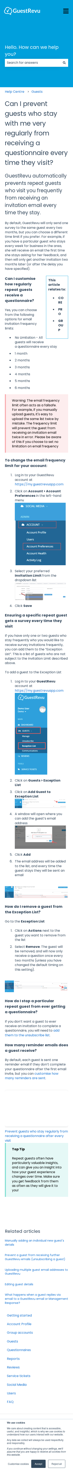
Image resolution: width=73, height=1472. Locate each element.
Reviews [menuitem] (13, 1367)
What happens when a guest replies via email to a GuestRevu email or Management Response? (36, 1299)
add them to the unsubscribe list (32, 1032)
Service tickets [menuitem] (18, 1376)
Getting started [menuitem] (19, 1315)
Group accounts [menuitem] (20, 1332)
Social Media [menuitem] (17, 1384)
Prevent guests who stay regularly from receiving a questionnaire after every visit (36, 1136)
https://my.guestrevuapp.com (39, 484)
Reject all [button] (57, 1463)
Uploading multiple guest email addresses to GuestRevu (36, 1272)
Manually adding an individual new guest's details (34, 1243)
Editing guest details (19, 1284)
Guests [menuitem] (12, 1341)
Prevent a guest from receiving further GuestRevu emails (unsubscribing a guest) (35, 1257)
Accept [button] (38, 1463)
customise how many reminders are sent (31, 1075)
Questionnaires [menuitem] (19, 1350)
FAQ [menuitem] (10, 1401)
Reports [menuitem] (13, 1358)
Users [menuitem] (11, 1393)
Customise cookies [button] (18, 1463)
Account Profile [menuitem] (19, 1324)
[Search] (64, 63)
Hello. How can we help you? (32, 51)
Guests (37, 91)
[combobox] (32, 63)
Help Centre (14, 91)
